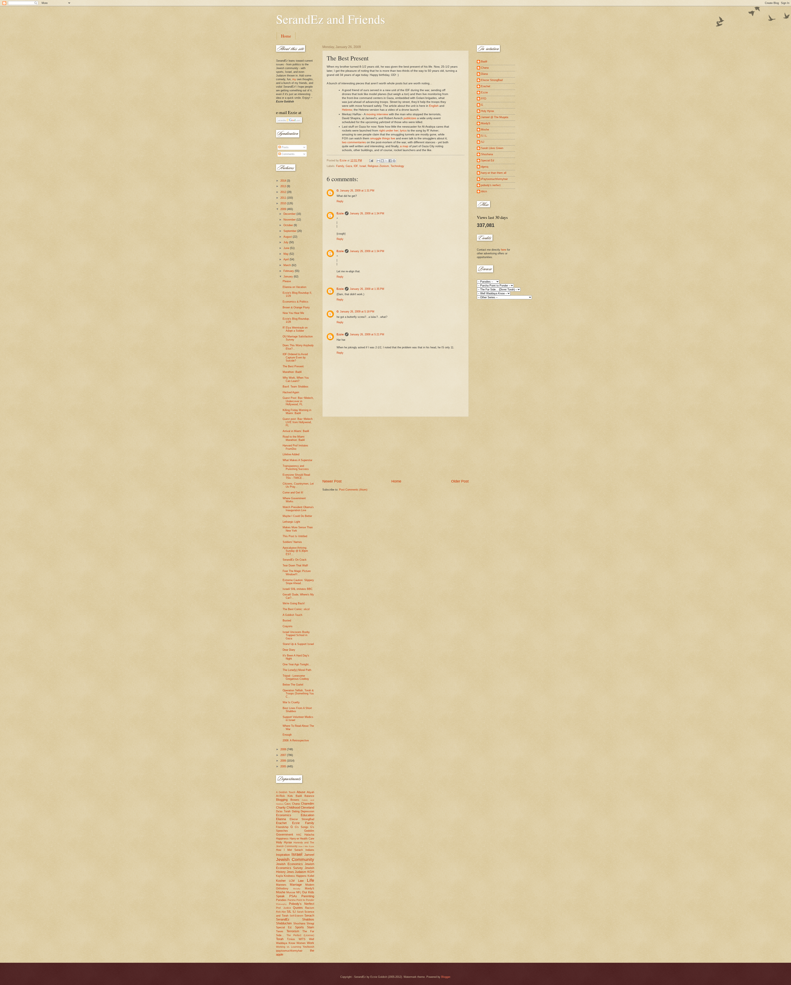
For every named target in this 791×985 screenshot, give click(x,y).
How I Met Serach (289, 849)
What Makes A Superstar (297, 460)
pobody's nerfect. (491, 185)
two (344, 142)
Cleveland (307, 807)
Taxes (279, 931)
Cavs (287, 803)
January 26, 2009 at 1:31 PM (357, 190)
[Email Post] (371, 160)
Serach (309, 915)
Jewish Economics (289, 864)
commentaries (356, 142)
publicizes (410, 118)
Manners (281, 884)
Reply (340, 201)
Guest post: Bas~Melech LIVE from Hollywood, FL (297, 422)
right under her (388, 130)
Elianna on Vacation (294, 287)
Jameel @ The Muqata (494, 117)
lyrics (403, 130)
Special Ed (487, 160)
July (286, 242)
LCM (292, 880)
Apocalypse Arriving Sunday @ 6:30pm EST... (295, 551)
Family (340, 166)
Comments (288, 154)
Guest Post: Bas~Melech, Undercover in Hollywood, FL (298, 401)
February (289, 270)
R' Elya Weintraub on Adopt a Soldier (295, 329)
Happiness (282, 838)
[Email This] (378, 161)
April (286, 259)
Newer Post (332, 481)
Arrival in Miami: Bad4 (296, 431)
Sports (299, 927)
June (286, 248)
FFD (483, 98)
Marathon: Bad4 (292, 371)
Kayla (279, 875)
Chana (296, 803)
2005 (283, 766)
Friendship (282, 827)
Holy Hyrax (284, 842)
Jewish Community (295, 859)
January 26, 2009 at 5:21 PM (367, 334)
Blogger (445, 976)
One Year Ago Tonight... (297, 664)
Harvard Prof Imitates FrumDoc (295, 447)
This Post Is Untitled (295, 536)
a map (404, 146)
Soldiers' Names (292, 542)
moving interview (377, 114)
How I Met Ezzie (306, 846)
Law (301, 880)
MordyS (309, 888)
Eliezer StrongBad (302, 819)
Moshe (280, 892)
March (287, 265)
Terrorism (293, 931)
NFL (298, 892)
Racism (309, 907)
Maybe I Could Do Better (297, 516)
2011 (283, 197)
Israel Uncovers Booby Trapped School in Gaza (296, 635)
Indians (309, 849)
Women (300, 943)
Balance (309, 795)
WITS (302, 939)
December (289, 213)
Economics (283, 815)
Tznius (291, 939)
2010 (283, 203)
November (289, 219)
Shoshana (299, 923)
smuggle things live (382, 138)
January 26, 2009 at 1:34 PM (367, 213)
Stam (310, 927)
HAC (299, 835)
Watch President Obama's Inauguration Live (298, 509)
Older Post (460, 481)
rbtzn (484, 191)
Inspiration (283, 854)
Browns (294, 799)
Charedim (307, 803)
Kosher (281, 880)
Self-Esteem (296, 916)
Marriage (296, 884)
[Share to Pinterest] (394, 161)
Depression (307, 811)
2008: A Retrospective (296, 740)
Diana (484, 73)
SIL (289, 911)
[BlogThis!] (382, 161)
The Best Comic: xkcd (296, 609)
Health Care (307, 838)
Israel (362, 166)
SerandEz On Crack (295, 559)
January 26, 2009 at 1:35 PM (367, 288)
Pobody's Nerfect (301, 903)
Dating (296, 811)
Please (287, 281)
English (434, 105)
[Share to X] (386, 161)
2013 (283, 186)
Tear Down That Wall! (295, 565)
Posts (285, 147)
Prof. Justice (283, 908)
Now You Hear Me (293, 313)
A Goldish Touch (292, 614)
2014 (283, 180)
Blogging (282, 799)
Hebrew (347, 109)
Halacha (309, 834)
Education (307, 815)
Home (286, 36)
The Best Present (293, 366)
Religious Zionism (378, 166)
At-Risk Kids (284, 795)
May (286, 253)
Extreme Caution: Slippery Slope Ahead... (298, 582)
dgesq (484, 166)
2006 (283, 760)
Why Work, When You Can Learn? (296, 379)
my (294, 79)
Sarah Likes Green (492, 148)
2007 (283, 755)
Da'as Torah (283, 811)
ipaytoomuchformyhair (289, 950)
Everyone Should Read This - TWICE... (296, 476)
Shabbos (308, 919)
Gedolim (309, 830)
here (503, 249)
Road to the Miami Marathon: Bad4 (294, 438)
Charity (281, 807)
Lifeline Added (291, 454)
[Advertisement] (395, 448)
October (288, 225)
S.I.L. (484, 135)
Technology (397, 166)
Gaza (349, 166)
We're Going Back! (294, 603)
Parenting (307, 896)
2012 (283, 192)
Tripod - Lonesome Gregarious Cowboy (296, 677)
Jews (290, 871)
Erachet (281, 823)
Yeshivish (308, 946)
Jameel (309, 854)
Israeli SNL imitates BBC (297, 589)
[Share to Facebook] (390, 161)
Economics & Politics (295, 301)
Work (310, 943)
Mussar (290, 892)
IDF (356, 166)
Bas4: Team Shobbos (295, 386)
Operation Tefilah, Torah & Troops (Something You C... (298, 693)
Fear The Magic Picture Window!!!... (297, 572)
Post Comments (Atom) (353, 489)
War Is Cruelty (291, 702)
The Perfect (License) (300, 935)
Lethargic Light (291, 521)
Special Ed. (284, 927)
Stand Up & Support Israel (298, 644)
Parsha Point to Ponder (301, 900)
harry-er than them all (493, 172)
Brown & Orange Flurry (296, 307)
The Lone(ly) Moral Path (297, 670)
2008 (283, 749)
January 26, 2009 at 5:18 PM (357, 311)
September (290, 230)
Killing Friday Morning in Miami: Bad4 (297, 412)
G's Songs (301, 827)
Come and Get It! (293, 492)
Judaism (300, 871)
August (288, 236)
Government (284, 834)
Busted (287, 620)
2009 (283, 209)
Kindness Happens (295, 875)
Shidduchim (284, 923)
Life (310, 880)
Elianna (281, 819)
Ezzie (340, 213)
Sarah (300, 912)
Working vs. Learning (288, 947)
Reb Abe (281, 912)
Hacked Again (291, 392)
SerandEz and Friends (330, 19)
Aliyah (310, 792)
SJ (294, 911)
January (288, 276)
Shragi (310, 923)
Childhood (293, 807)
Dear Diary (289, 649)
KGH (310, 871)
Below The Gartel (293, 684)
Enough (287, 734)
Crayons (288, 626)
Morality (296, 889)
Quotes (298, 907)
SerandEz (282, 919)
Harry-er (294, 838)
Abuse (301, 792)
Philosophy (281, 904)
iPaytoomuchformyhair (494, 179)
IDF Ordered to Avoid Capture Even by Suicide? (295, 357)
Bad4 (299, 795)
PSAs (293, 896)
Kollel (311, 875)
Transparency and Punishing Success (296, 467)
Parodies (281, 900)
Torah (279, 939)
